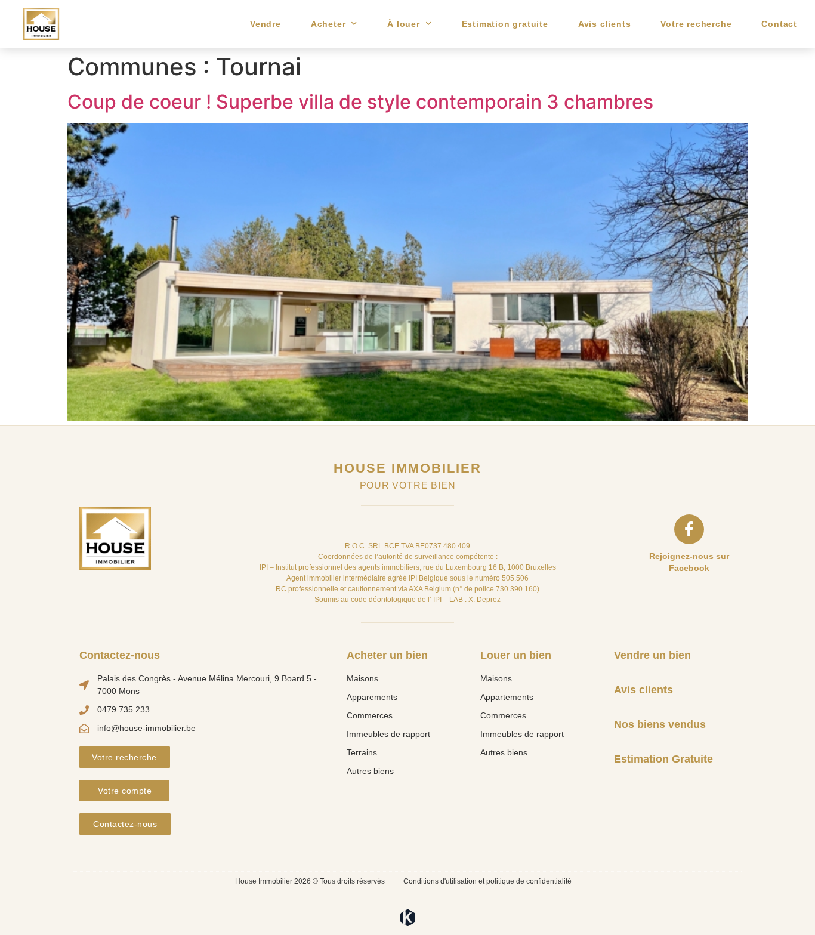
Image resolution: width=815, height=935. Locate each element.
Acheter (328, 24)
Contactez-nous (119, 655)
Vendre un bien (652, 655)
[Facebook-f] (689, 529)
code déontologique (383, 599)
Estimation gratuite (505, 24)
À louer (403, 24)
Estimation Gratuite (663, 759)
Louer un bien (515, 655)
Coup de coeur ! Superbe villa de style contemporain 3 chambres (360, 101)
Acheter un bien (387, 655)
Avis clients (604, 24)
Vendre (265, 24)
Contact (779, 24)
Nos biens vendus (660, 724)
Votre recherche (695, 24)
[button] (124, 757)
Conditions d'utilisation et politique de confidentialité (487, 881)
